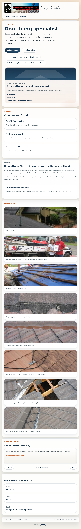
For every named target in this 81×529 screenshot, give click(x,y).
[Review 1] (36, 467)
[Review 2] (38, 467)
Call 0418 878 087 (12, 50)
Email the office (29, 50)
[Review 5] (45, 467)
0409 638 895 (11, 97)
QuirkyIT (44, 525)
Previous (9, 467)
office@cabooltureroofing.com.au (19, 100)
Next (73, 467)
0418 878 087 (11, 94)
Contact (23, 16)
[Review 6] (47, 467)
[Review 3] (40, 467)
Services (7, 16)
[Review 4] (43, 467)
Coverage (14, 16)
